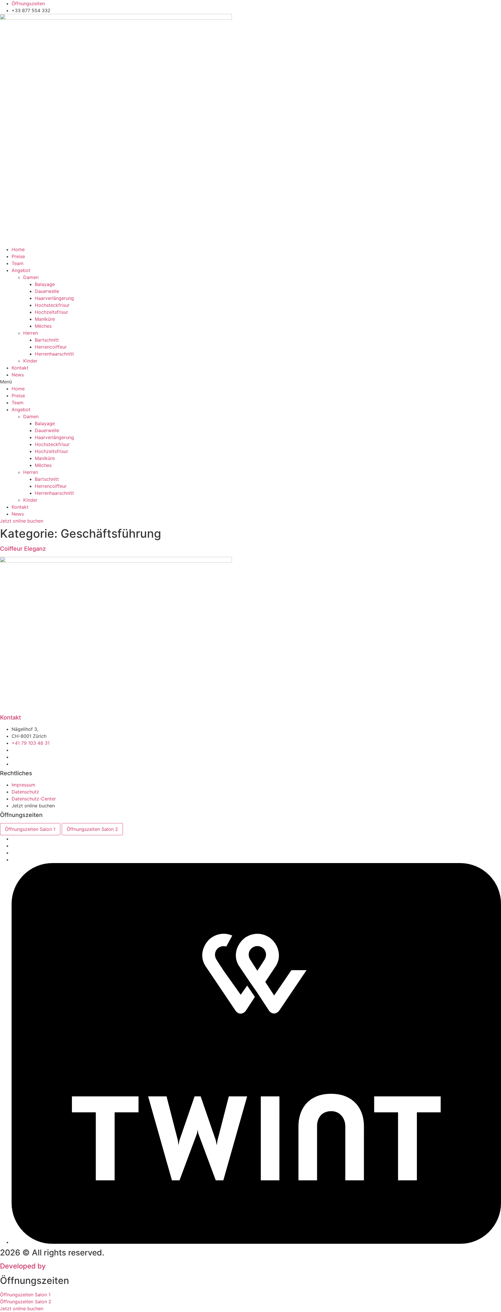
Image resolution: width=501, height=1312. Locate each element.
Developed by (58, 1266)
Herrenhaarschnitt (54, 354)
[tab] (30, 829)
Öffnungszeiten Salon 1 (25, 1294)
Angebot (21, 270)
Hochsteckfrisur (52, 305)
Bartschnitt (47, 340)
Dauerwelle (47, 291)
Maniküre (45, 319)
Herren (30, 333)
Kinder (30, 361)
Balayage (45, 284)
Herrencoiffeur (51, 347)
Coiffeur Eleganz (23, 548)
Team (17, 263)
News (18, 375)
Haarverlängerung (54, 298)
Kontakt (20, 368)
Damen (31, 277)
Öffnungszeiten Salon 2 (25, 1301)
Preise (18, 256)
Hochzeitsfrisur (51, 312)
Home (18, 249)
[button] (250, 381)
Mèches (43, 326)
